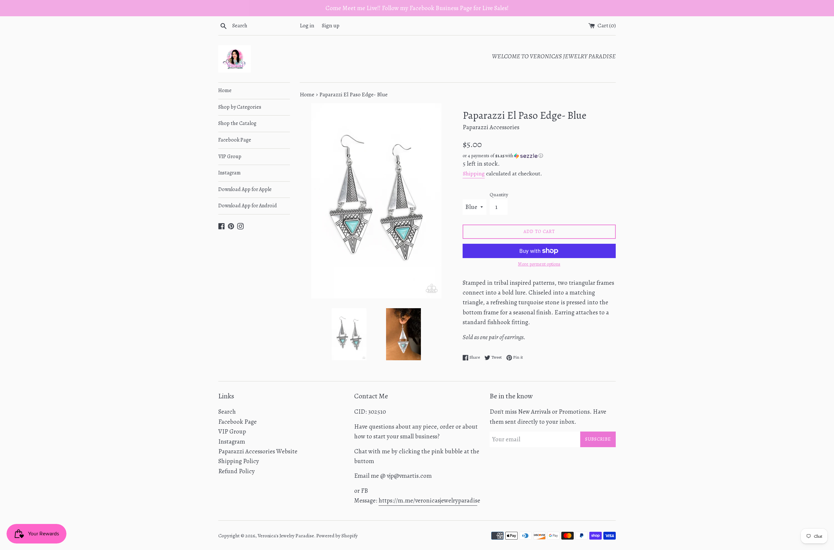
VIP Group (229, 156)
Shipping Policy (238, 461)
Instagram (229, 172)
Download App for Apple (245, 189)
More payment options (539, 264)
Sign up (330, 25)
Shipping (474, 173)
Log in (307, 25)
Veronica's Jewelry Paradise (286, 535)
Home (225, 90)
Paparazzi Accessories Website (257, 451)
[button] (539, 156)
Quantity (499, 194)
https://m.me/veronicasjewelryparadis (428, 500)
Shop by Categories (239, 107)
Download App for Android (247, 205)
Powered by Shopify (337, 535)
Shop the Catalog (237, 123)
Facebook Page (234, 140)
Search (227, 411)
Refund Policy (236, 471)
